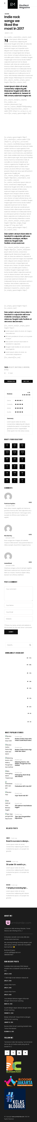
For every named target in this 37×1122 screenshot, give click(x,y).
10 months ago (9, 689)
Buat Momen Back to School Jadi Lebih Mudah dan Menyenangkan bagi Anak (18, 676)
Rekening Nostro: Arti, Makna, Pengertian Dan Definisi (23, 763)
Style (6, 369)
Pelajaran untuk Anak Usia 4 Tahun (17, 684)
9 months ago (9, 707)
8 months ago (9, 714)
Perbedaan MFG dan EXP (23, 786)
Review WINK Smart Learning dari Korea (18, 661)
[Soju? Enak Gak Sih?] (9, 794)
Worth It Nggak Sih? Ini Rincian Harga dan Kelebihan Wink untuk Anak (17, 668)
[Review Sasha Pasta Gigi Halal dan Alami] (9, 749)
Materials (19, 367)
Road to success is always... (17, 841)
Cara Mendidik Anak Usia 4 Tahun (16, 709)
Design (8, 885)
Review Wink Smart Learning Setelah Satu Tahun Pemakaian (17, 717)
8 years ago (18, 747)
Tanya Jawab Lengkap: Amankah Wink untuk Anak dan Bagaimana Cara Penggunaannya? (18, 692)
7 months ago (9, 722)
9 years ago (18, 736)
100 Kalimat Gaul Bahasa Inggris (23, 806)
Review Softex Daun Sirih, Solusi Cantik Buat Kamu (23, 739)
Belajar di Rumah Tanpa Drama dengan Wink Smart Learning (18, 725)
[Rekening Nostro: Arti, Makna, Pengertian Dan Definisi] (9, 762)
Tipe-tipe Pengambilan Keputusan (22, 817)
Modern (26, 367)
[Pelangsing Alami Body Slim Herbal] (9, 774)
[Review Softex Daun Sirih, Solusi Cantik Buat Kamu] (9, 738)
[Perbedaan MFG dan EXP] (9, 785)
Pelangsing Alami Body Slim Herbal (22, 775)
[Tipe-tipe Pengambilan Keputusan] (9, 816)
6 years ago (18, 814)
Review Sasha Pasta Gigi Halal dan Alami (23, 750)
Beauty (11, 367)
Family (8, 838)
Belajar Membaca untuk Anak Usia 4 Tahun (17, 702)
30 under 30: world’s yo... (16, 864)
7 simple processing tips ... (17, 888)
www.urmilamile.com (18, 1116)
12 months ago (9, 699)
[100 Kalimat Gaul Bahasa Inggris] (9, 805)
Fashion (7, 14)
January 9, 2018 (9, 33)
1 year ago (8, 658)
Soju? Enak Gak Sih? (21, 796)
